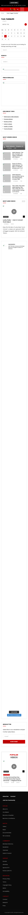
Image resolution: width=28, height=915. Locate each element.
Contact (12, 796)
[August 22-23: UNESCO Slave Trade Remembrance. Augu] (14, 264)
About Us (5, 809)
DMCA (4, 888)
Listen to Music (8, 124)
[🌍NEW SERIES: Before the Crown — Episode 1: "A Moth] (14, 527)
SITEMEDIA (9, 148)
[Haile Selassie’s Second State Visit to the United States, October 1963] (7, 178)
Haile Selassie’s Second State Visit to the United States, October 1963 (18, 177)
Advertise (6, 796)
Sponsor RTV (6, 867)
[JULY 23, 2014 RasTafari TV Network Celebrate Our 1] (14, 595)
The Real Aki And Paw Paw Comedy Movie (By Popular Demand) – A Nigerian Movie (12, 778)
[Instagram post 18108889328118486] (14, 401)
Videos (4, 826)
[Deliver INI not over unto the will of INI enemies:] (14, 388)
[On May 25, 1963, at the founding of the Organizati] (14, 676)
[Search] (26, 9)
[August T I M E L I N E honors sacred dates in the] (14, 443)
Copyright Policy (7, 885)
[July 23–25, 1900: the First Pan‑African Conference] (14, 613)
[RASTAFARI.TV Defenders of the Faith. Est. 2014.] (14, 702)
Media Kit (5, 902)
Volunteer (5, 850)
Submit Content (7, 853)
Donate (5, 861)
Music (4, 829)
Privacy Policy (6, 879)
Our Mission (6, 812)
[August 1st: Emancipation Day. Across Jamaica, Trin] (14, 417)
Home (2, 13)
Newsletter (5, 847)
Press (4, 905)
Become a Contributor (9, 818)
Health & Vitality (8, 126)
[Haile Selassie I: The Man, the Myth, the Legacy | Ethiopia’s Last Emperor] (7, 156)
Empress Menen (8, 119)
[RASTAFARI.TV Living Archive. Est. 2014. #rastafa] (14, 707)
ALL (2, 30)
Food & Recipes (8, 129)
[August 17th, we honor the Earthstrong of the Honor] (14, 338)
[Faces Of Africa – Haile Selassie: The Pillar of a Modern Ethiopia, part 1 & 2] (7, 167)
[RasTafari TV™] (14, 9)
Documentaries (7, 832)
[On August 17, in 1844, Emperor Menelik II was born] (14, 309)
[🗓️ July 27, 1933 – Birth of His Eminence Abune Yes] (14, 478)
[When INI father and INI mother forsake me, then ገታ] (14, 508)
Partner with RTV (7, 870)
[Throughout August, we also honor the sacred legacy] (14, 363)
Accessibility (6, 891)
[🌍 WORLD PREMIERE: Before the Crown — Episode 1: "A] (14, 548)
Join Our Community (9, 800)
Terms (4, 882)
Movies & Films (8, 121)
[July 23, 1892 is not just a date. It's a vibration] (14, 570)
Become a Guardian (8, 815)
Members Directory (8, 844)
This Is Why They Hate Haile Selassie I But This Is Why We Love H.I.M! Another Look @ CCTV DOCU (18, 189)
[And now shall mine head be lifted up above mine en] (14, 637)
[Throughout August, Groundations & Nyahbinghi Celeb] (14, 286)
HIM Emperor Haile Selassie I (11, 117)
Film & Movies (6, 774)
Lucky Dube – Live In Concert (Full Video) (13, 221)
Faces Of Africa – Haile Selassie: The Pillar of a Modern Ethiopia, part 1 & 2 (17, 166)
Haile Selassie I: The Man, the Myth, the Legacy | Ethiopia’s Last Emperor (17, 155)
